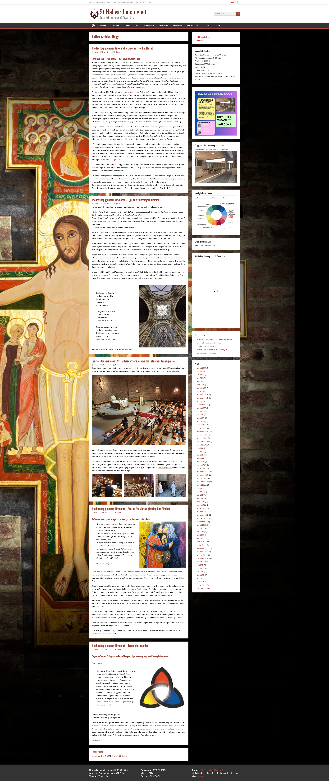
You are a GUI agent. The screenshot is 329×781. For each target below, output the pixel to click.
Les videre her (97, 740)
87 (115, 756)
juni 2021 (200, 568)
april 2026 (200, 381)
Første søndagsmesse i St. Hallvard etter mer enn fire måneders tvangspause (133, 361)
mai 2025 (200, 415)
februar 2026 (201, 388)
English (208, 25)
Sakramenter (149, 25)
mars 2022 (201, 538)
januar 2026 (201, 391)
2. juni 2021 (106, 52)
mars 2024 (201, 462)
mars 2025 (201, 421)
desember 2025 (202, 395)
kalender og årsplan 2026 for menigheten (212, 198)
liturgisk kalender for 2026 (206, 245)
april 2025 (200, 418)
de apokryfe (127, 92)
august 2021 (201, 562)
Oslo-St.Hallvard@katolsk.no (211, 73)
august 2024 (201, 445)
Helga (96, 52)
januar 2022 (201, 545)
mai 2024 (200, 455)
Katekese (127, 25)
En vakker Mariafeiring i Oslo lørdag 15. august (214, 340)
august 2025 (201, 408)
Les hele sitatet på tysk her (110, 160)
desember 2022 (202, 512)
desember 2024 (202, 432)
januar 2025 (201, 428)
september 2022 (203, 522)
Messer (116, 25)
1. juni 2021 (106, 204)
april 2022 (200, 535)
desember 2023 (202, 472)
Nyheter (117, 52)
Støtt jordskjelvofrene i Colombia (209, 343)
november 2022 (202, 515)
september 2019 (203, 588)
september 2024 (203, 442)
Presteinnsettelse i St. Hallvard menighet (212, 350)
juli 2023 (200, 488)
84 (108, 756)
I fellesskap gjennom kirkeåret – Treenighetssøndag (120, 645)
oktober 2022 (201, 518)
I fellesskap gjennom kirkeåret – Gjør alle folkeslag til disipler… (126, 200)
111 (119, 756)
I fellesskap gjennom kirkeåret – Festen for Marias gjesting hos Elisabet (131, 508)
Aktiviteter (163, 25)
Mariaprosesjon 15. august (206, 353)
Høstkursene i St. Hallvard (206, 346)
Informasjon (177, 25)
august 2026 (201, 368)
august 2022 (201, 525)
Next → (124, 756)
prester (197, 80)
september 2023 (203, 482)
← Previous (96, 756)
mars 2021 (201, 578)
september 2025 (203, 405)
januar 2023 (201, 508)
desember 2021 (202, 548)
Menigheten (104, 25)
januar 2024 (201, 468)
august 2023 (201, 485)
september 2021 (203, 558)
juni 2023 (200, 492)
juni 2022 (200, 528)
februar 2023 (201, 505)
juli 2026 (200, 371)
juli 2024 (200, 448)
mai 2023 (200, 495)
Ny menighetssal (193, 25)
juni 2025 (200, 411)
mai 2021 (200, 572)
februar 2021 (201, 582)
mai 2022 (200, 532)
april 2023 (200, 498)
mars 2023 (201, 502)
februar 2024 (201, 465)
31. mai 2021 (106, 365)
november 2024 (202, 435)
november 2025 (202, 398)
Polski (218, 25)
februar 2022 (201, 542)
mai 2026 (200, 378)
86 (112, 756)
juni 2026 (200, 375)
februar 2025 (201, 425)
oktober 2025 (201, 401)
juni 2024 (200, 452)
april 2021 (200, 575)
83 (106, 756)
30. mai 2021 (106, 649)
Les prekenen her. (165, 468)
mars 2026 (201, 385)
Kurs (137, 25)
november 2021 (202, 552)
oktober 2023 (201, 478)
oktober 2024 (201, 438)
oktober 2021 (201, 555)
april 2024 (200, 458)
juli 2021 (200, 565)
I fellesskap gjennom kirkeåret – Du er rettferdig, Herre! (122, 48)
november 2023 (202, 475)
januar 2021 (201, 585)
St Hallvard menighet (123, 11)
